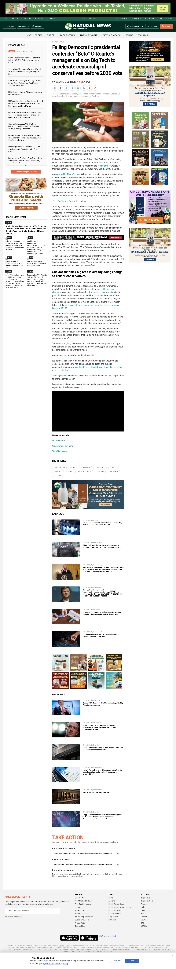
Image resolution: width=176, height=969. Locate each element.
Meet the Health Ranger (84, 901)
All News (111, 901)
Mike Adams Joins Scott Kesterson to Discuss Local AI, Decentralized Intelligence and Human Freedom (15, 245)
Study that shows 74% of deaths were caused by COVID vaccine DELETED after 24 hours (102, 524)
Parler (143, 907)
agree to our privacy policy (55, 963)
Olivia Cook (96, 609)
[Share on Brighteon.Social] (55, 88)
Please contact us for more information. (67, 876)
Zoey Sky (96, 520)
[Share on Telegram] (72, 88)
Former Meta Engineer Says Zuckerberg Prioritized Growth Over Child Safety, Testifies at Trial (25, 160)
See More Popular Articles (26, 172)
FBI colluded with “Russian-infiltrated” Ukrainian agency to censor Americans (102, 749)
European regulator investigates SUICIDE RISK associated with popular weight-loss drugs (101, 613)
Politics (38, 35)
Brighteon (14, 19)
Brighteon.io (145, 898)
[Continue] (57, 911)
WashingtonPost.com (62, 446)
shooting (76, 96)
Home (5, 19)
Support (78, 907)
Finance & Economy (89, 35)
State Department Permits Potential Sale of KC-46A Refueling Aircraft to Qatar (24, 60)
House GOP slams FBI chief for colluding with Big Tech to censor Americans (102, 704)
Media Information (82, 914)
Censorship (83, 94)
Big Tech (73, 94)
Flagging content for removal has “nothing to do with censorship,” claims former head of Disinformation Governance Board (102, 817)
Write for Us (79, 910)
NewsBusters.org (60, 440)
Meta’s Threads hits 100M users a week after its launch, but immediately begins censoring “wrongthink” (102, 772)
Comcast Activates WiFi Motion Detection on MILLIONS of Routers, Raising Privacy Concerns (23, 126)
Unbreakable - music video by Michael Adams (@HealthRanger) (36, 263)
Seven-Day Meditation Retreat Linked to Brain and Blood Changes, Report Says (24, 71)
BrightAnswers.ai (122, 19)
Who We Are (79, 898)
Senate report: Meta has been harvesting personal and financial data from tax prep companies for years (99, 727)
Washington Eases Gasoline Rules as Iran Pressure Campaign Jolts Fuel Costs (24, 149)
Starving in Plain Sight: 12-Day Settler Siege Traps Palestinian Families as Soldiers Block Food (24, 82)
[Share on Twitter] (67, 88)
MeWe (143, 920)
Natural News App (115, 910)
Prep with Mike (26, 19)
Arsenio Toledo (97, 632)
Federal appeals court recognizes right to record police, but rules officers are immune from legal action (24, 114)
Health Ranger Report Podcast (119, 907)
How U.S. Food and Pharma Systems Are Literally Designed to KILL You (15, 264)
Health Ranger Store (116, 904)
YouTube (95, 96)
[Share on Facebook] (61, 88)
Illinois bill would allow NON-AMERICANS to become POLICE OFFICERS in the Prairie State (101, 546)
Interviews (39, 19)
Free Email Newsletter (83, 904)
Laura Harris (97, 587)
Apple (61, 42)
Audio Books (50, 19)
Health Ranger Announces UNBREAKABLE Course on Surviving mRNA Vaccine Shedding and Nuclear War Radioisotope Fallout (36, 247)
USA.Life (144, 926)
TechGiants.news (60, 451)
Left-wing (68, 472)
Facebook (106, 94)
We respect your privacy (13, 917)
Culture (50, 35)
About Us (152, 19)
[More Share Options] (95, 88)
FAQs (160, 19)
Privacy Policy (80, 923)
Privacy (61, 946)
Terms (68, 946)
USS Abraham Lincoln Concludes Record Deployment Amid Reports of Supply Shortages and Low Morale (25, 103)
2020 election (63, 94)
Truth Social (145, 910)
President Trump (64, 96)
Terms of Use (80, 926)
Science (129, 35)
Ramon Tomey (97, 542)
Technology (143, 35)
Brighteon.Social (147, 901)
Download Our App (139, 19)
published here (123, 949)
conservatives (95, 94)
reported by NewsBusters (67, 174)
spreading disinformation (103, 292)
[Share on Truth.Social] (84, 88)
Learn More (117, 961)
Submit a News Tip (82, 920)
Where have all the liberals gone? (96, 792)
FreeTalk (144, 917)
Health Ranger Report (16, 217)
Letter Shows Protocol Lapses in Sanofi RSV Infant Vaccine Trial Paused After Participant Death (25, 137)
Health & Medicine (67, 35)
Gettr (143, 914)
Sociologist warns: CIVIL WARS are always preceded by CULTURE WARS (99, 635)
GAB (142, 923)
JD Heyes (71, 82)
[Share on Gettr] (90, 88)
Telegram (144, 904)
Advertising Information (84, 917)
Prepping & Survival (112, 35)
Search (170, 19)
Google (114, 94)
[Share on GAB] (78, 88)
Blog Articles (113, 917)
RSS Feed (112, 920)
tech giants (86, 96)
